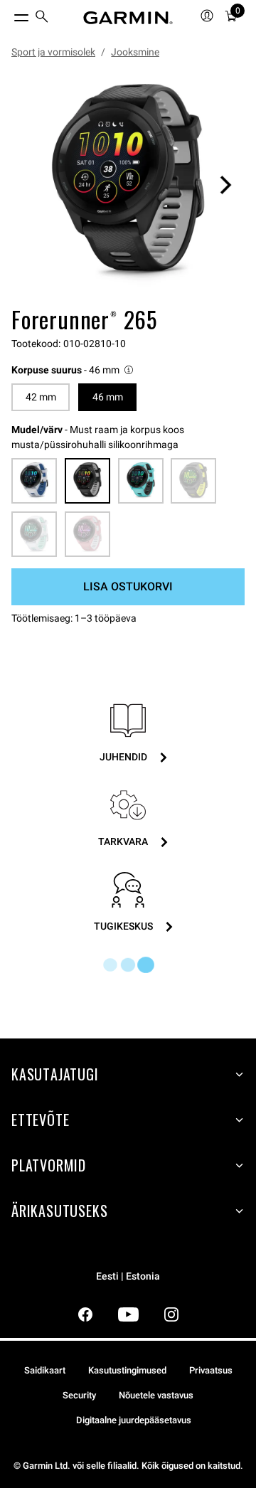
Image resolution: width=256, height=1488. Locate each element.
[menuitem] (42, 18)
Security (79, 1395)
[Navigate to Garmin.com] (128, 18)
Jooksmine (135, 52)
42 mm (41, 397)
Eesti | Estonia (128, 1276)
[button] (73, 370)
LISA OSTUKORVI (128, 586)
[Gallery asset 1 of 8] (128, 185)
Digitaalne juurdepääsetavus (133, 1420)
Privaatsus (211, 1370)
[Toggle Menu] (8, 14)
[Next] (225, 185)
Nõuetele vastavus (156, 1395)
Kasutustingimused (127, 1370)
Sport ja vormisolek (53, 52)
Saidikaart (44, 1370)
